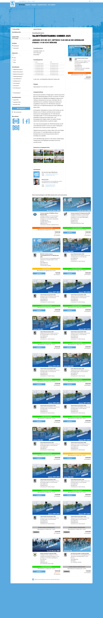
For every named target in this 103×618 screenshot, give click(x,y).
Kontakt (33, 1)
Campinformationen (42, 4)
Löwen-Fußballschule (23, 1)
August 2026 (16, 99)
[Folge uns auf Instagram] (16, 127)
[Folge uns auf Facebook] (26, 121)
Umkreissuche (15, 53)
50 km (14, 62)
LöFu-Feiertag (16, 83)
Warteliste (36, 532)
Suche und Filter (16, 29)
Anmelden (69, 232)
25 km (14, 60)
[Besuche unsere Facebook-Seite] (90, 1)
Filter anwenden (20, 108)
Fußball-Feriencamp (17, 69)
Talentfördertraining (17, 76)
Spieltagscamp (16, 81)
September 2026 (16, 102)
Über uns (29, 1)
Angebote (28, 4)
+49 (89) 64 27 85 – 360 (50, 175)
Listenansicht (15, 48)
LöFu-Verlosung (16, 87)
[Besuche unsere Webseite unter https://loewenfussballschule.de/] (16, 121)
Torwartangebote (16, 92)
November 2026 (16, 104)
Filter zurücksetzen (17, 112)
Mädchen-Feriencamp (17, 74)
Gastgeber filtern (15, 36)
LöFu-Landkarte (51, 4)
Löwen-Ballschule (17, 78)
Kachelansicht (16, 45)
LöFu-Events (15, 85)
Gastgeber (34, 4)
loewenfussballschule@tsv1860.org (51, 173)
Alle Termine (22, 4)
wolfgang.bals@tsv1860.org (50, 184)
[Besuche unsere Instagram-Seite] (92, 1)
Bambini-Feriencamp (17, 71)
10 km (14, 57)
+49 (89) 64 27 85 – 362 (50, 186)
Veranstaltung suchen (16, 32)
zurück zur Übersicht (37, 29)
